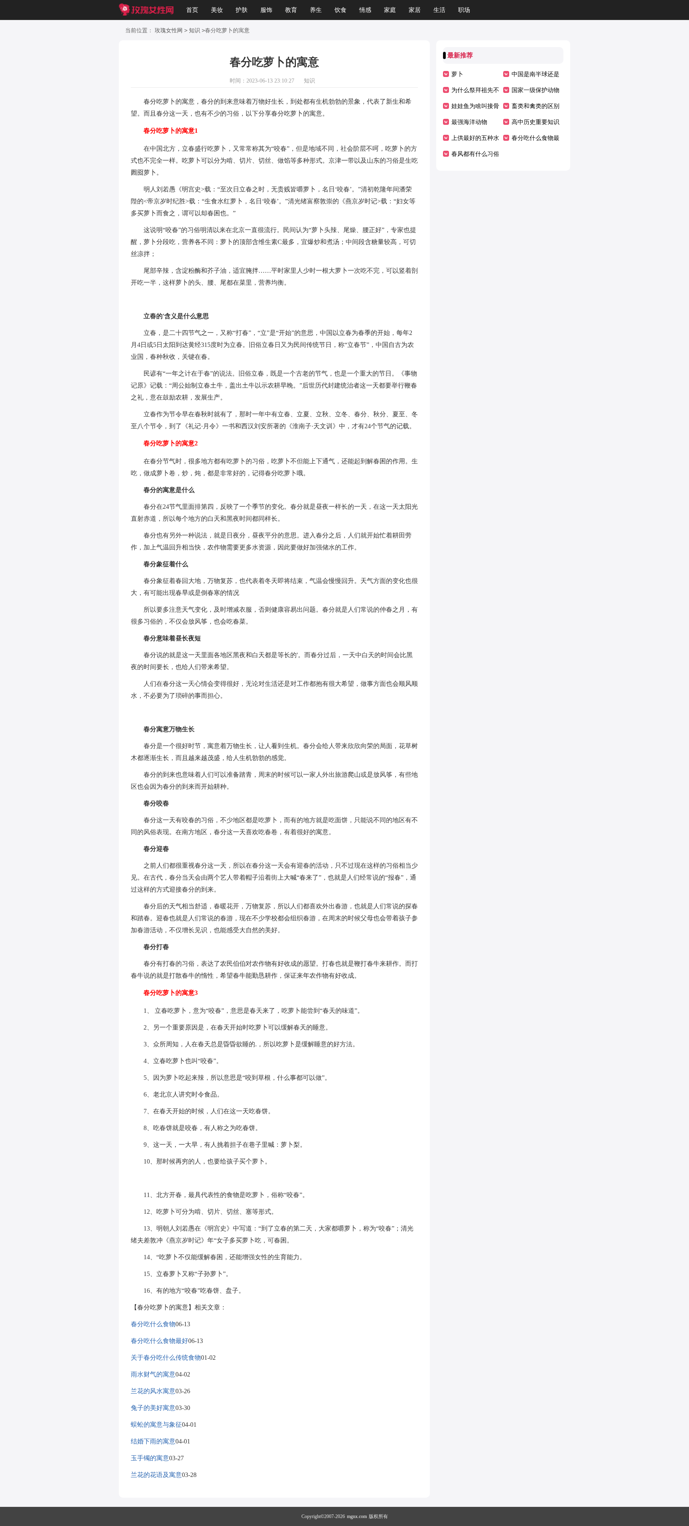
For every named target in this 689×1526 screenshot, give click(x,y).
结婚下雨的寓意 (153, 1441)
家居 (415, 10)
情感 (365, 10)
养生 (316, 10)
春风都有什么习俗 (475, 154)
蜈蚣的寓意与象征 (156, 1424)
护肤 (242, 10)
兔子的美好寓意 (153, 1407)
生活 (439, 10)
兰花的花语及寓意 (156, 1474)
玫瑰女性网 (169, 30)
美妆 (217, 10)
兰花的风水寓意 (153, 1391)
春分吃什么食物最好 (159, 1340)
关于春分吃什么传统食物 (166, 1357)
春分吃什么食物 (153, 1324)
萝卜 (457, 74)
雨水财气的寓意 (153, 1374)
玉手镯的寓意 (150, 1458)
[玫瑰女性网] (146, 10)
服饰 (266, 10)
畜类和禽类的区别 (535, 106)
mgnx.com (357, 1516)
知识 (194, 30)
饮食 (340, 10)
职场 (464, 10)
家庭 (390, 10)
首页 (192, 10)
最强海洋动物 (469, 122)
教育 (291, 10)
